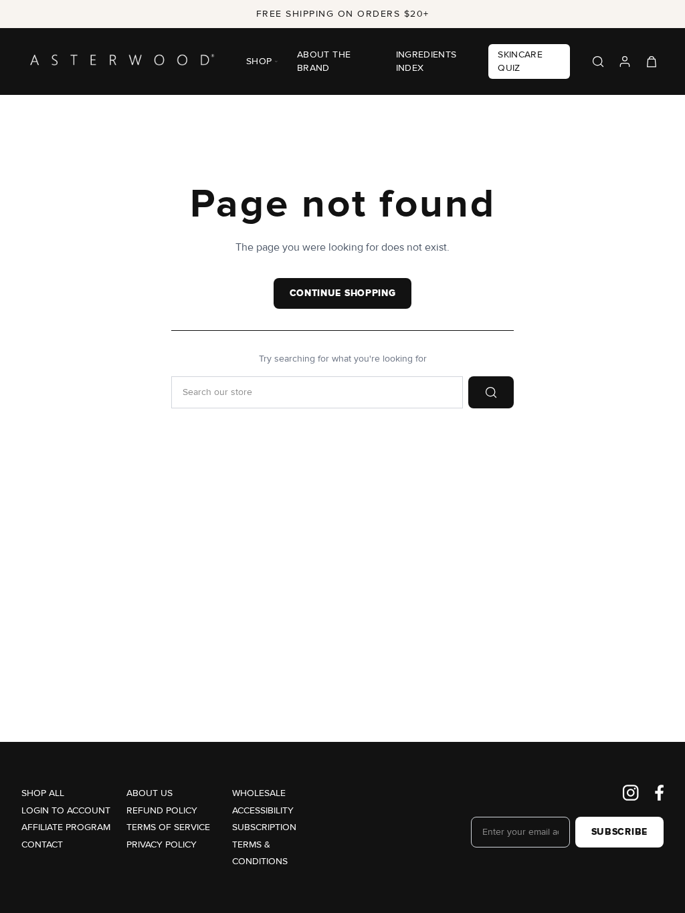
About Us (149, 793)
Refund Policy (161, 810)
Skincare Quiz (520, 61)
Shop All (42, 793)
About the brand (324, 61)
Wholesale (259, 793)
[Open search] (598, 61)
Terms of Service (168, 827)
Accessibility (263, 810)
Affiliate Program (65, 827)
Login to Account (65, 810)
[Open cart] (652, 61)
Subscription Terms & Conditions (264, 844)
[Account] (625, 61)
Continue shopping (343, 293)
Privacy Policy (161, 844)
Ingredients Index (426, 61)
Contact (42, 844)
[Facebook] (659, 793)
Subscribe (619, 832)
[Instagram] (630, 793)
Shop (259, 61)
